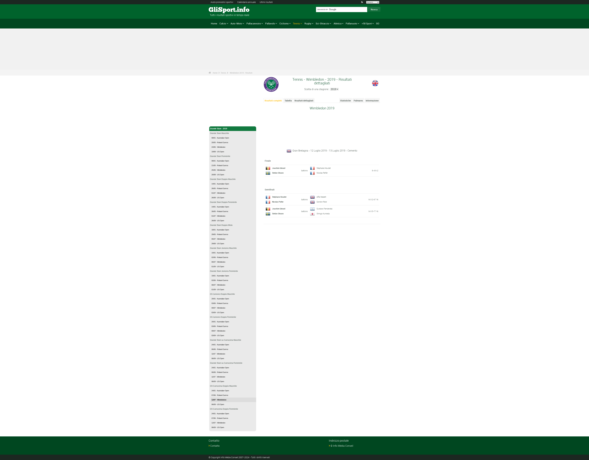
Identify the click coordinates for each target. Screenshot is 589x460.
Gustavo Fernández (324, 208)
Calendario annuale (246, 2)
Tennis (296, 23)
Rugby (307, 23)
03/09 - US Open (218, 312)
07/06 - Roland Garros (220, 395)
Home (214, 23)
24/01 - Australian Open (220, 345)
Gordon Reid (322, 202)
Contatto (215, 445)
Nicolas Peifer (322, 173)
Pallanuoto (351, 23)
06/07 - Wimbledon (218, 262)
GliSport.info (220, 10)
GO (377, 23)
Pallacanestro (253, 23)
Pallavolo (270, 23)
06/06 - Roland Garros (220, 349)
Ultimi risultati (266, 2)
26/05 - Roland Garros (220, 188)
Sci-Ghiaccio (322, 23)
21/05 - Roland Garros (220, 165)
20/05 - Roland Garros (220, 142)
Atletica (337, 23)
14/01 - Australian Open (220, 184)
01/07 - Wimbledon (218, 193)
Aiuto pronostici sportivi (222, 2)
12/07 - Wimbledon (219, 400)
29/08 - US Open (218, 243)
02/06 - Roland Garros (220, 257)
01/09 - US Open (218, 266)
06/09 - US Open (218, 358)
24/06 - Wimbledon (218, 147)
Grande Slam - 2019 (218, 129)
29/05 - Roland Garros (220, 234)
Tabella (288, 100)
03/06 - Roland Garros (220, 303)
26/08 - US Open (218, 198)
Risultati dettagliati (303, 100)
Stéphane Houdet (324, 168)
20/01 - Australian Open (220, 299)
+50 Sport (367, 23)
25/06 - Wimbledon (218, 170)
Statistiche (345, 100)
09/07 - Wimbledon (218, 308)
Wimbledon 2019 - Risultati (241, 73)
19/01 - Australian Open (220, 253)
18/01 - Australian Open (220, 230)
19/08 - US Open (218, 152)
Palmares (358, 100)
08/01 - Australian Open (220, 138)
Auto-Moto (236, 23)
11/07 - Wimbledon (218, 354)
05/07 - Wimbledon (218, 239)
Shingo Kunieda (323, 213)
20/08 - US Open (218, 175)
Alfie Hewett (321, 197)
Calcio (222, 23)
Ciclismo (284, 23)
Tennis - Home (216, 122)
